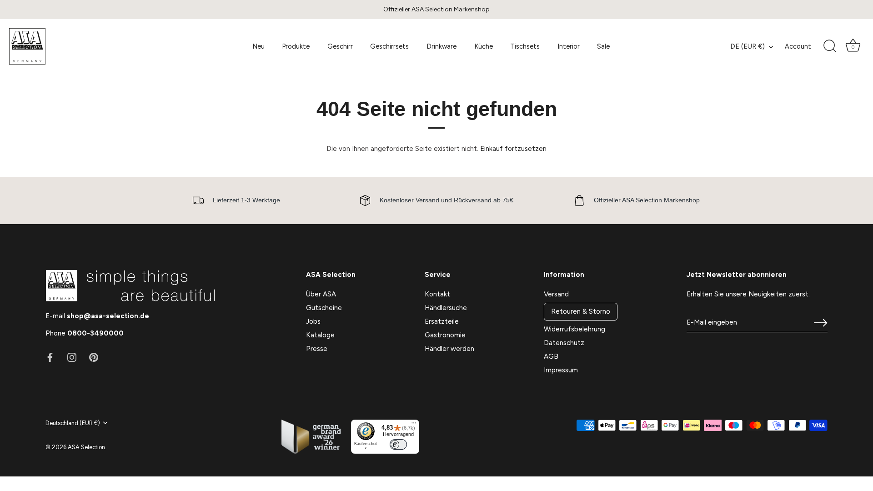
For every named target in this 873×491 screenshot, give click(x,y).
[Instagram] (71, 357)
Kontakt (437, 294)
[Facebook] (50, 357)
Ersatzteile (442, 321)
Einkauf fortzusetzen (513, 149)
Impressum (561, 370)
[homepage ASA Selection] (75, 46)
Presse (316, 349)
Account (798, 46)
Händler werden (449, 349)
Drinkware (441, 46)
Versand (556, 294)
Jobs (313, 321)
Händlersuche (446, 308)
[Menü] (413, 425)
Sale (603, 46)
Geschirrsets (389, 46)
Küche (483, 46)
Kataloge (320, 335)
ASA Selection (86, 447)
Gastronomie (445, 335)
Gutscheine (324, 308)
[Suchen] (830, 46)
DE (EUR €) (747, 46)
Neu (258, 46)
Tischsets (525, 46)
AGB (551, 356)
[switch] (398, 444)
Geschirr (340, 46)
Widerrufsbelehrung (574, 329)
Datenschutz (564, 343)
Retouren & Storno (580, 311)
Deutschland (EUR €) (72, 423)
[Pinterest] (93, 357)
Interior (568, 46)
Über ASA (321, 294)
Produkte (296, 46)
